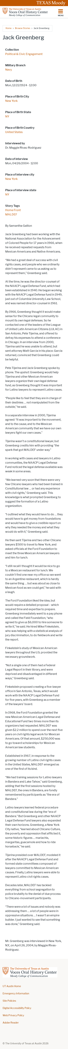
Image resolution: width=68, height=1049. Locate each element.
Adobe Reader (11, 1022)
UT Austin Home (12, 986)
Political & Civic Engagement (24, 54)
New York (11, 101)
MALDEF (11, 214)
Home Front (13, 210)
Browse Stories (22, 28)
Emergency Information (16, 993)
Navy (8, 69)
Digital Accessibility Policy (17, 1008)
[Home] (25, 12)
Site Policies (9, 1000)
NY (7, 116)
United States (14, 132)
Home (9, 28)
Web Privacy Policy (13, 1015)
